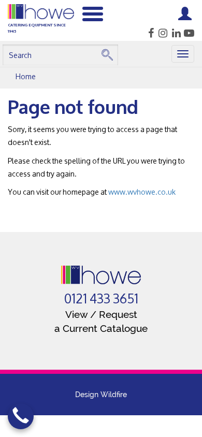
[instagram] (161, 33)
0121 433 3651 (101, 298)
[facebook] (148, 33)
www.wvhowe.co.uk (142, 191)
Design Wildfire (101, 394)
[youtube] (188, 33)
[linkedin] (175, 33)
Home (26, 76)
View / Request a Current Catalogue (101, 321)
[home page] (101, 275)
